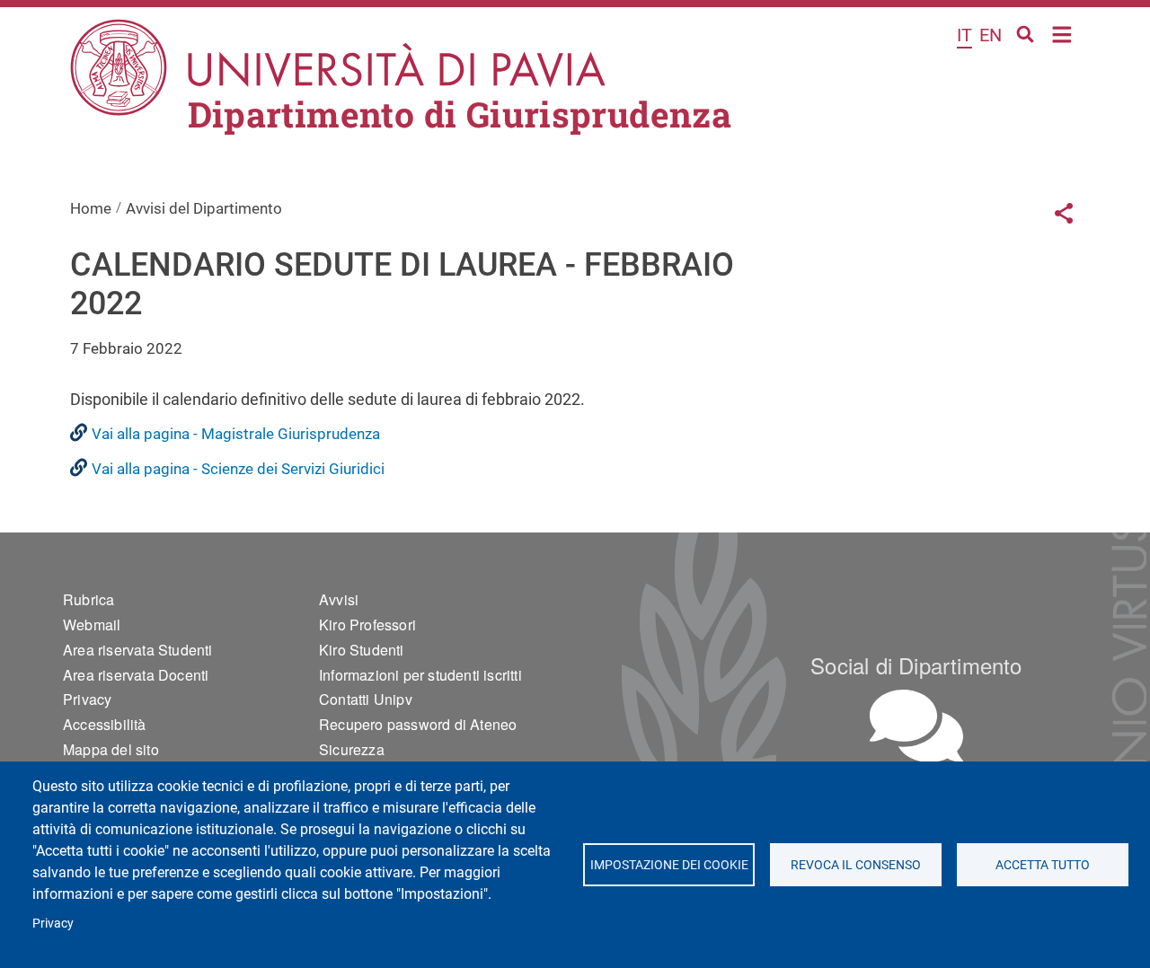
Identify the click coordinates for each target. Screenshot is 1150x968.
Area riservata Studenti (138, 649)
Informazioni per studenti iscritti (420, 674)
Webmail (91, 624)
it (964, 35)
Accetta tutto (1042, 865)
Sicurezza (352, 749)
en (990, 35)
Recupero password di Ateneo (418, 724)
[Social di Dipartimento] (916, 726)
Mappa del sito (111, 749)
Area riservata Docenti (135, 674)
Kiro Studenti (361, 649)
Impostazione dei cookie (668, 865)
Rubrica (88, 599)
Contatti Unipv (365, 699)
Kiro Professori (367, 624)
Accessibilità (104, 724)
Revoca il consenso (856, 865)
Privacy (53, 923)
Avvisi (338, 599)
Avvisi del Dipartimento (204, 208)
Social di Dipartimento (916, 665)
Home (1062, 33)
